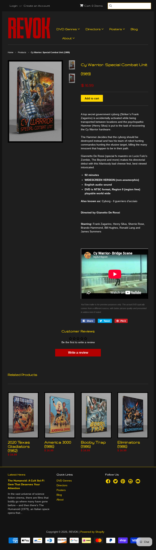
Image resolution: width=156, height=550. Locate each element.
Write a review (78, 352)
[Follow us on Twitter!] (116, 482)
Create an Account (37, 5)
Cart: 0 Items (93, 5)
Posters (116, 29)
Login (14, 5)
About (67, 38)
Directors (93, 29)
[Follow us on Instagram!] (131, 482)
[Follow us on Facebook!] (108, 482)
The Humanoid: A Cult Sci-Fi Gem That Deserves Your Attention (26, 484)
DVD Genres (67, 29)
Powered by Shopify (92, 531)
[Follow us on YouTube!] (138, 482)
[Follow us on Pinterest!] (123, 482)
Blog (134, 29)
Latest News (16, 474)
